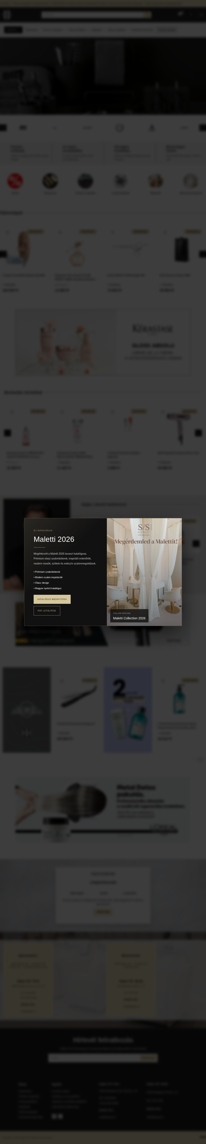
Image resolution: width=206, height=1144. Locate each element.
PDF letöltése (47, 611)
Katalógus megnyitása (52, 599)
